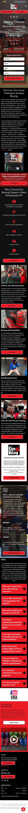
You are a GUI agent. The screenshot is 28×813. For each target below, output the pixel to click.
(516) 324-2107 (5, 773)
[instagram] (14, 17)
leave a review (14, 513)
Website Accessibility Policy (20, 805)
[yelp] (17, 17)
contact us (4, 150)
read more (21, 530)
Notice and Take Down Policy (8, 805)
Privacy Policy (3, 803)
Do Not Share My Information (13, 803)
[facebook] (11, 17)
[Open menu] (26, 6)
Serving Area (5, 766)
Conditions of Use (23, 803)
